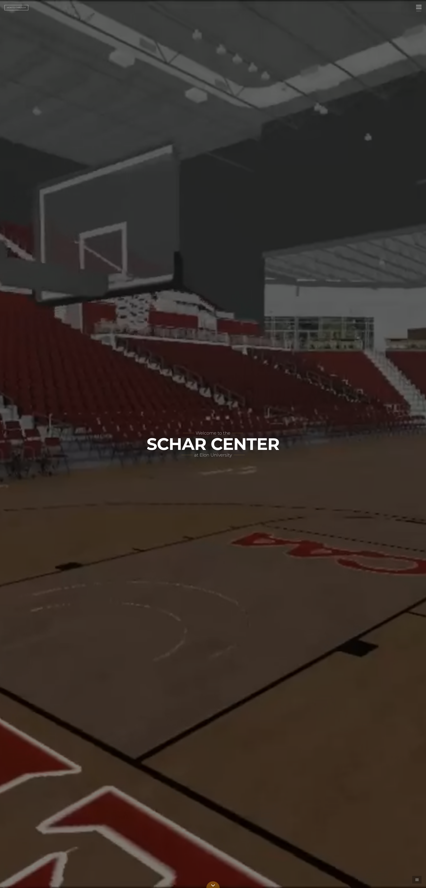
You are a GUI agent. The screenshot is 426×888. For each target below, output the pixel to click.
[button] (419, 7)
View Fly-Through (16, 8)
